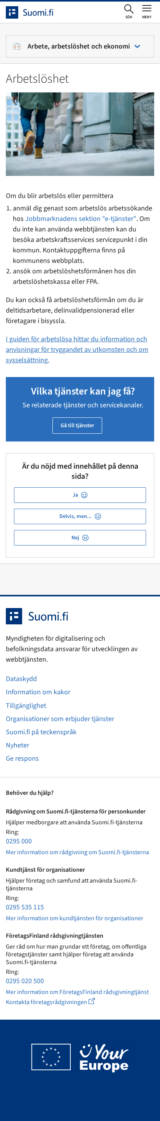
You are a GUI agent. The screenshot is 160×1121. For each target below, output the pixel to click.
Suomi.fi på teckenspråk (41, 732)
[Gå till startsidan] (36, 12)
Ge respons (22, 758)
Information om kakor (38, 692)
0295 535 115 (25, 907)
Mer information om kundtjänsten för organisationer (74, 918)
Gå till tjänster (77, 425)
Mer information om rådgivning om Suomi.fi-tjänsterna (77, 852)
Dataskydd (21, 679)
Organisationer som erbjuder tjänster (60, 719)
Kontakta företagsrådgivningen (56, 1002)
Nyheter (17, 745)
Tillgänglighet (26, 706)
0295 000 (19, 841)
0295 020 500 (25, 981)
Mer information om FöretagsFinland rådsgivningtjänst (77, 992)
